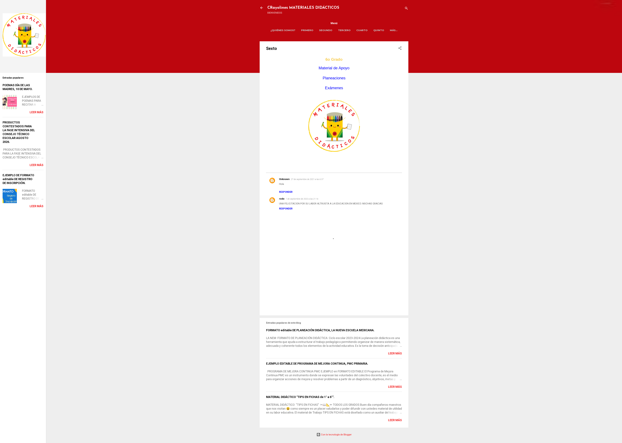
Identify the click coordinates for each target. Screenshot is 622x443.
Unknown (284, 179)
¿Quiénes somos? (283, 30)
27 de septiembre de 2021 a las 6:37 (307, 179)
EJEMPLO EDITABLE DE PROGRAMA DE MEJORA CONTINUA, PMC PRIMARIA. (317, 363)
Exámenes (334, 88)
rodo (281, 198)
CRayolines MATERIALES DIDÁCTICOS (303, 8)
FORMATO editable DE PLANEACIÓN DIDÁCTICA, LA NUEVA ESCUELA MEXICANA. (320, 330)
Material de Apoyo (334, 68)
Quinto (378, 30)
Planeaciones (334, 78)
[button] (400, 48)
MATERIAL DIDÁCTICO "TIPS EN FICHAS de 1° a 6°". (300, 397)
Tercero (344, 30)
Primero (307, 30)
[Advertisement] (334, 285)
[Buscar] (406, 9)
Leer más (395, 353)
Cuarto (362, 30)
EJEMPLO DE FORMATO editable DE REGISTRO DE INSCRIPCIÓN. (18, 179)
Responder (286, 192)
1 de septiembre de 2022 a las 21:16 (302, 199)
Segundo (325, 30)
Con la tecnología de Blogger (336, 434)
